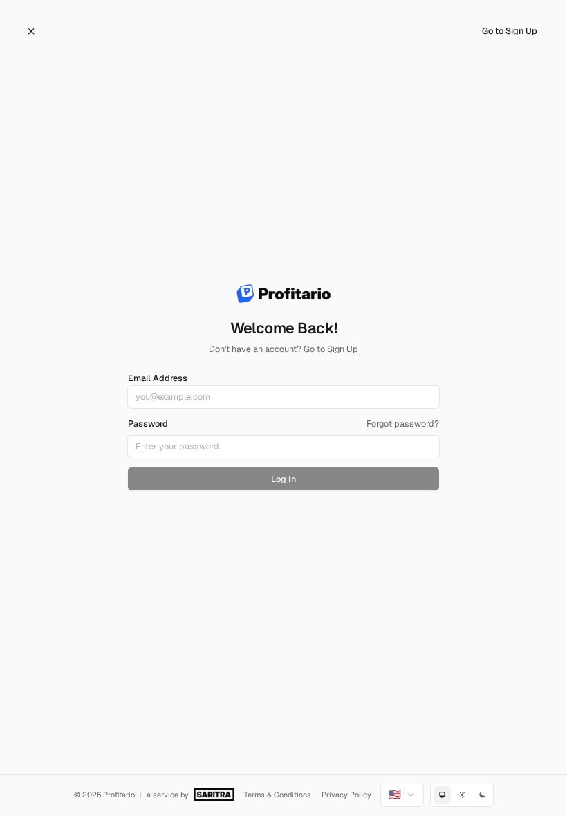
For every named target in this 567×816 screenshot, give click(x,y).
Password (148, 424)
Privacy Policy (346, 794)
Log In (283, 479)
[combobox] (402, 794)
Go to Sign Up (509, 31)
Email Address (157, 378)
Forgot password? (402, 423)
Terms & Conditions (277, 794)
